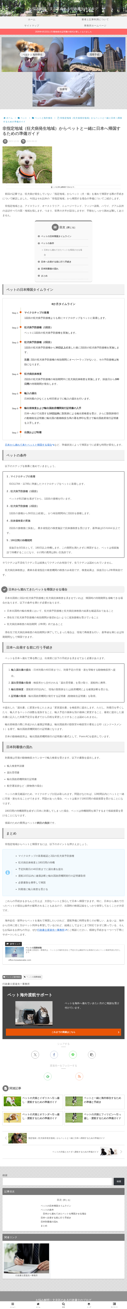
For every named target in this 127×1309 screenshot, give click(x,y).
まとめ (44, 276)
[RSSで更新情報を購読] (79, 1076)
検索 (4, 1175)
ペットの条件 (47, 243)
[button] (92, 1055)
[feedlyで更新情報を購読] (48, 1076)
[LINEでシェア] (73, 1055)
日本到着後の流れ (49, 268)
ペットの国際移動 (33, 977)
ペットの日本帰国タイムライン (56, 236)
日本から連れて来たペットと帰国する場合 (28, 444)
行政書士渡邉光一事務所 (50, 930)
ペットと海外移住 (13, 977)
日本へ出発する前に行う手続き (56, 261)
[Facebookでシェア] (54, 1055)
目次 (62, 227)
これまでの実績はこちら (63, 1032)
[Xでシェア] (35, 1055)
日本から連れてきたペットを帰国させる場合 (63, 252)
